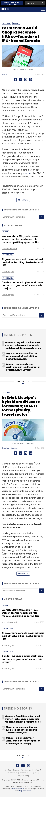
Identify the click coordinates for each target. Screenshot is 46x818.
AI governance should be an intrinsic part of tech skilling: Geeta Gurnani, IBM (23, 262)
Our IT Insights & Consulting (11, 3)
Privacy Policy (12, 773)
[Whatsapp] (30, 79)
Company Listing (23, 776)
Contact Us (37, 770)
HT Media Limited (18, 789)
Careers (16, 770)
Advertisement (26, 770)
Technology (8, 255)
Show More (23, 200)
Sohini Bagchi (8, 271)
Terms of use (24, 773)
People (16, 23)
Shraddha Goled (9, 248)
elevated (27, 173)
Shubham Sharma (9, 448)
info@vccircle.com (25, 791)
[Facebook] (15, 79)
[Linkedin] (25, 79)
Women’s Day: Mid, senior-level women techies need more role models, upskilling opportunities (20, 239)
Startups (6, 23)
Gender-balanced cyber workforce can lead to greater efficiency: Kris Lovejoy (22, 285)
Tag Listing (35, 773)
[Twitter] (20, 79)
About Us (8, 770)
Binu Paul (5, 74)
